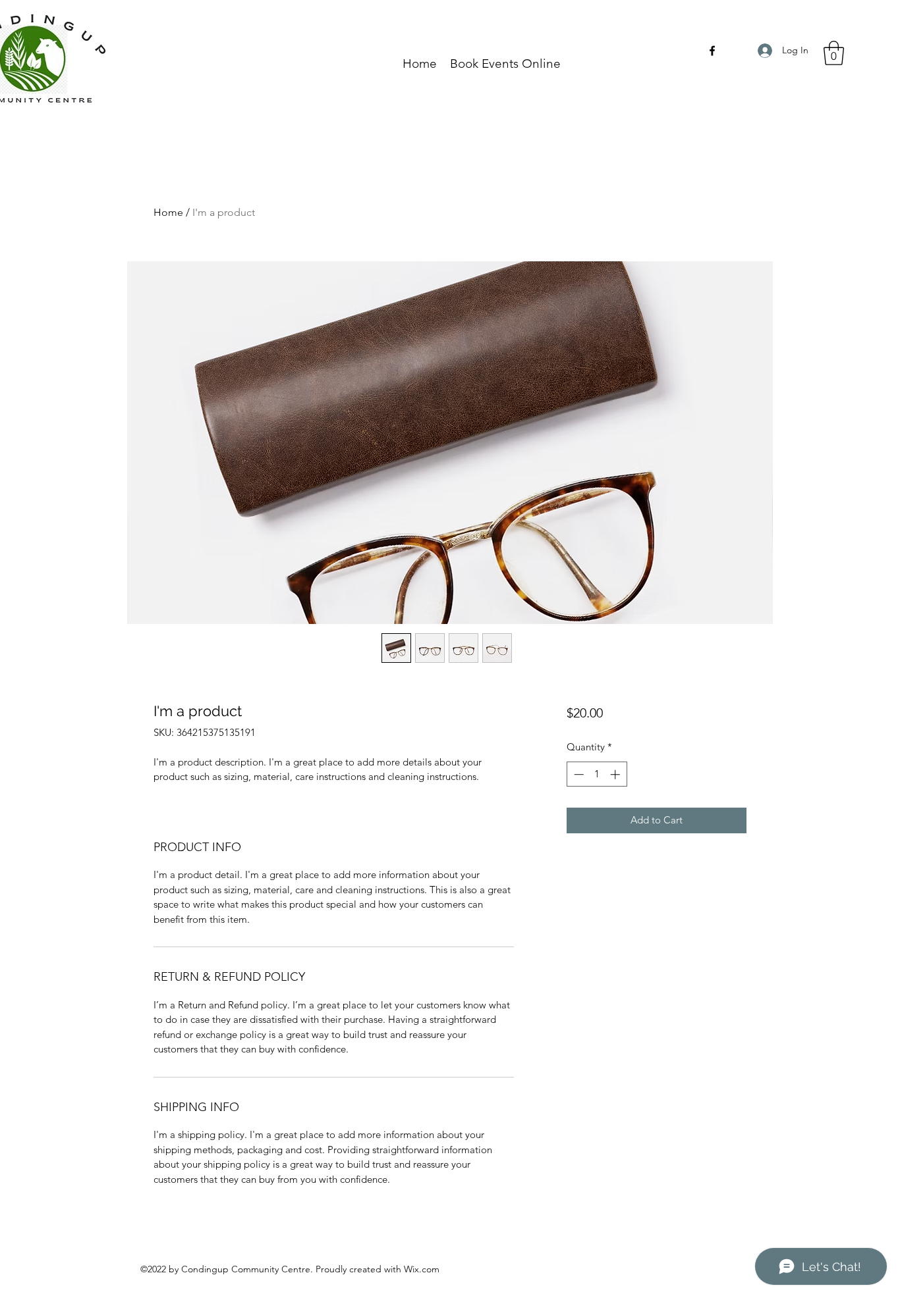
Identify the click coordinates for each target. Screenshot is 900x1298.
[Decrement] (577, 774)
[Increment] (616, 774)
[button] (834, 53)
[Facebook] (712, 50)
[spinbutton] (596, 774)
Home (168, 212)
